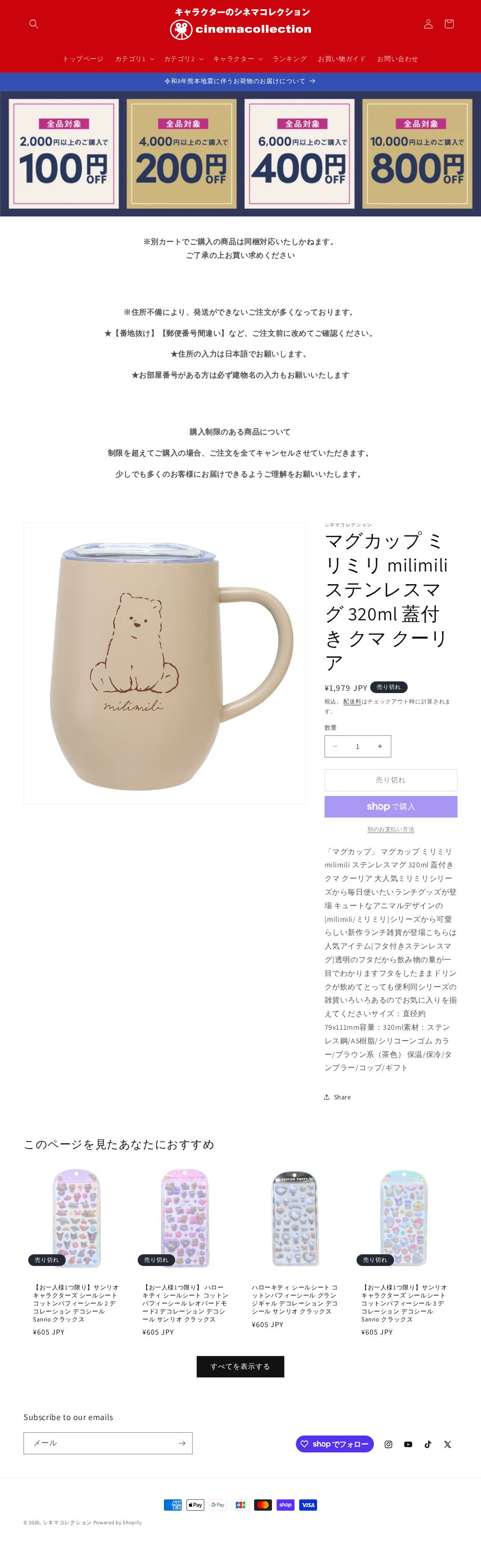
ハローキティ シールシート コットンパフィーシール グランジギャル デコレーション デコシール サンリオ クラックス (295, 1299)
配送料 (352, 701)
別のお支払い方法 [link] (390, 829)
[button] (33, 24)
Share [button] (342, 1097)
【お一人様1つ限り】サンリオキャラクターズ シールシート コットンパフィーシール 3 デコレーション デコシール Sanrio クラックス (404, 1303)
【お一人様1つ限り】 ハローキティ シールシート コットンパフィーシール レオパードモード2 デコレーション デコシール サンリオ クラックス (185, 1303)
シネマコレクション (67, 1522)
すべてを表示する (240, 1366)
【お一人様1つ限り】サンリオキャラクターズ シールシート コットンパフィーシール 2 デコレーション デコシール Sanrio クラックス (76, 1303)
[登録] (181, 1443)
